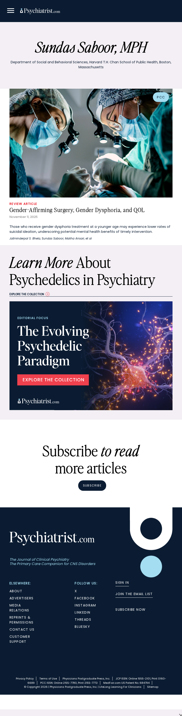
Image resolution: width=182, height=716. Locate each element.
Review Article (23, 204)
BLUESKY (82, 626)
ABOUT (15, 591)
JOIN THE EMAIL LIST (134, 594)
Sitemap (152, 687)
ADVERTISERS (21, 598)
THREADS (83, 619)
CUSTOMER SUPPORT (19, 639)
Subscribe (92, 485)
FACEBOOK (85, 598)
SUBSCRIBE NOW (130, 609)
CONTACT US (21, 629)
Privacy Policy (25, 678)
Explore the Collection (26, 294)
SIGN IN (122, 582)
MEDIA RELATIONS (19, 608)
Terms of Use (48, 678)
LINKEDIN (82, 612)
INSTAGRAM (85, 605)
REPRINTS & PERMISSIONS (21, 620)
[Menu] (10, 11)
